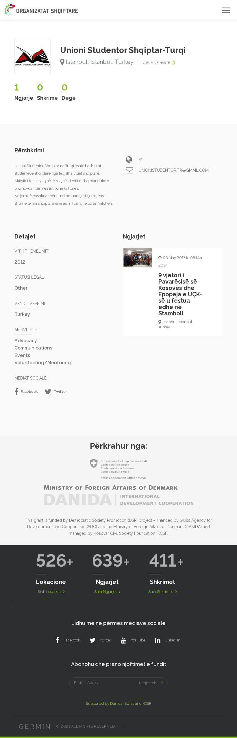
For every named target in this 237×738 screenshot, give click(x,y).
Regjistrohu (149, 683)
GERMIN (35, 726)
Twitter (60, 392)
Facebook (29, 392)
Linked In (172, 640)
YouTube (138, 640)
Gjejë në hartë (157, 63)
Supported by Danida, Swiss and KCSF (118, 703)
